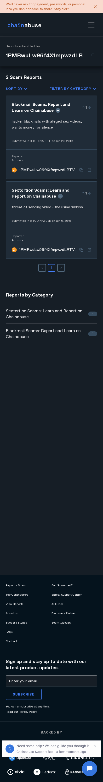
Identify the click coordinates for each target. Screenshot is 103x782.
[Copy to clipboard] (93, 55)
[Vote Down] (89, 107)
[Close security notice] (95, 6)
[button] (91, 25)
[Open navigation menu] (91, 25)
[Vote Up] (83, 107)
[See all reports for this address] (89, 170)
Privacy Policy (28, 711)
